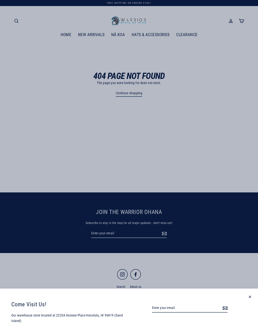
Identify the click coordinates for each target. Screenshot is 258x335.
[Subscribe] (225, 308)
